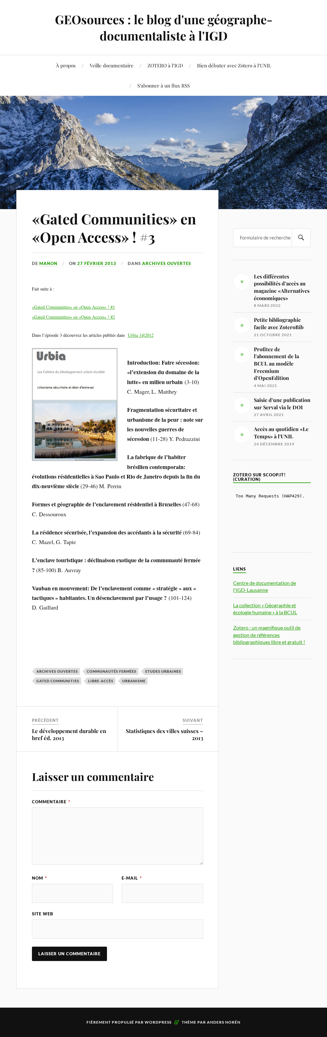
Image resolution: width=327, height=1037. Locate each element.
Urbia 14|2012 (141, 335)
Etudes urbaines (163, 671)
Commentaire (51, 801)
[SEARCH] (301, 237)
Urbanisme (134, 681)
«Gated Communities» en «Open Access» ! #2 (73, 317)
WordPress (158, 1022)
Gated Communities (57, 681)
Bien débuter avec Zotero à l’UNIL (234, 65)
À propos (66, 65)
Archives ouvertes (166, 263)
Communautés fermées (111, 671)
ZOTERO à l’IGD (165, 65)
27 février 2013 (96, 263)
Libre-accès (100, 681)
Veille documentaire (111, 65)
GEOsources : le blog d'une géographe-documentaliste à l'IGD (163, 27)
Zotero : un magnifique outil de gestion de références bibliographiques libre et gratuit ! (269, 634)
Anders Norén (223, 1022)
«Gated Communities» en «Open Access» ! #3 (114, 227)
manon (48, 263)
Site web (42, 913)
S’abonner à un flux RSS (163, 85)
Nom (39, 878)
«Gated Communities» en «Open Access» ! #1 (73, 307)
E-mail (132, 878)
